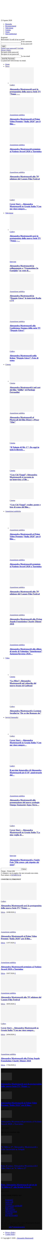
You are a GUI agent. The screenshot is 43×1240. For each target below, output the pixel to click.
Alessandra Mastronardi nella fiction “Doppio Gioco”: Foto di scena (24, 357)
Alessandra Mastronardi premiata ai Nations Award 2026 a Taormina (26, 150)
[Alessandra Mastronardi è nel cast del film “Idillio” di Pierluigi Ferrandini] (22, 381)
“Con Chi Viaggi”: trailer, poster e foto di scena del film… (25, 506)
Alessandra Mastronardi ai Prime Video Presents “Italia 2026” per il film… (25, 121)
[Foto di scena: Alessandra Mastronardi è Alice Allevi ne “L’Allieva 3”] (6, 1161)
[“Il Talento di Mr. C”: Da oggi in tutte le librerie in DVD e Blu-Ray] (22, 441)
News (7, 66)
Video (7, 658)
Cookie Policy (10, 1234)
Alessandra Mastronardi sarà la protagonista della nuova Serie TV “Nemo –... (21, 906)
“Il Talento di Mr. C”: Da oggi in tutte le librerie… (24, 448)
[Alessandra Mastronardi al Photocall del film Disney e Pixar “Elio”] (22, 411)
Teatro (7, 32)
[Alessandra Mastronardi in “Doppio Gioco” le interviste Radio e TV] (22, 289)
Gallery (12, 85)
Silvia (3, 912)
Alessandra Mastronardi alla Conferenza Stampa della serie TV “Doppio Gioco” (25, 328)
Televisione (9, 28)
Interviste (13, 262)
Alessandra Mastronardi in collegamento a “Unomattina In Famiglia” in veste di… (24, 268)
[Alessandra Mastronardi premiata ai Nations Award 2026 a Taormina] (22, 143)
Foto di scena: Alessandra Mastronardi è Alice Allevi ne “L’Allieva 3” (19, 1167)
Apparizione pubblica (17, 115)
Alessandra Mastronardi (25, 1238)
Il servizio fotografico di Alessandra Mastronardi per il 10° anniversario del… (26, 772)
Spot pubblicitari (11, 34)
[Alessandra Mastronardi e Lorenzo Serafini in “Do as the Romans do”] (22, 705)
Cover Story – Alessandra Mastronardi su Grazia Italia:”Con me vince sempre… (25, 206)
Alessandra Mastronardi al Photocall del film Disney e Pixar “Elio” (24, 419)
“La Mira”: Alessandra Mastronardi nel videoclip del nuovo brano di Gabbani (23, 683)
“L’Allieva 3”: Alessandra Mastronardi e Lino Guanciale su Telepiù (19, 1148)
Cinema (8, 30)
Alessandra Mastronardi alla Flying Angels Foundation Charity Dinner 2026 (26, 621)
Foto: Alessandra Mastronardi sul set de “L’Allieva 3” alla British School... (19, 1185)
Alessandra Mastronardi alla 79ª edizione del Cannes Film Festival (25, 177)
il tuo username (26, 41)
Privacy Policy (6, 50)
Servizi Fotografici (11, 717)
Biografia (8, 24)
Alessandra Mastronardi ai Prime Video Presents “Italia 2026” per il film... (19, 937)
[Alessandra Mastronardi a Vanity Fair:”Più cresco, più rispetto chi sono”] (22, 854)
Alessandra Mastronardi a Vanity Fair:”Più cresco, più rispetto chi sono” (25, 862)
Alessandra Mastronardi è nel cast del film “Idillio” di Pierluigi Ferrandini (25, 389)
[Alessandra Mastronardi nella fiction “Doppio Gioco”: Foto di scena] (22, 349)
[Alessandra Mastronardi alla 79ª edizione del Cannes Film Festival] (22, 170)
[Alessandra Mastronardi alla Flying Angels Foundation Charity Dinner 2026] (22, 613)
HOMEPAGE (16, 875)
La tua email (25, 56)
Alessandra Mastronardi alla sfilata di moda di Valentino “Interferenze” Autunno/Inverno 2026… (26, 651)
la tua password (26, 44)
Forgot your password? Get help (12, 48)
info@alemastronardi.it (17, 1227)
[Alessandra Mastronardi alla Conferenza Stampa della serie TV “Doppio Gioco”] (22, 319)
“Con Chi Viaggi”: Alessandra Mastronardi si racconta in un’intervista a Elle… (23, 477)
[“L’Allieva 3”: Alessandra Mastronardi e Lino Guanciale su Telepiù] (6, 1143)
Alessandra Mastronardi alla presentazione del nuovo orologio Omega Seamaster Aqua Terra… (24, 802)
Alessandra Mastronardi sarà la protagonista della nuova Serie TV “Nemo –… (25, 91)
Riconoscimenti (10, 26)
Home (7, 64)
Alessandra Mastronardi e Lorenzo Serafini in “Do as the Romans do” (25, 712)
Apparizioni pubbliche (13, 511)
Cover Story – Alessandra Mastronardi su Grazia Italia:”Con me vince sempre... (20, 1029)
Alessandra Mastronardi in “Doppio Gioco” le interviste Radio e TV (25, 298)
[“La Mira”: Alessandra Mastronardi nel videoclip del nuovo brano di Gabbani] (22, 675)
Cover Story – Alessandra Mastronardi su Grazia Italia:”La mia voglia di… (25, 832)
